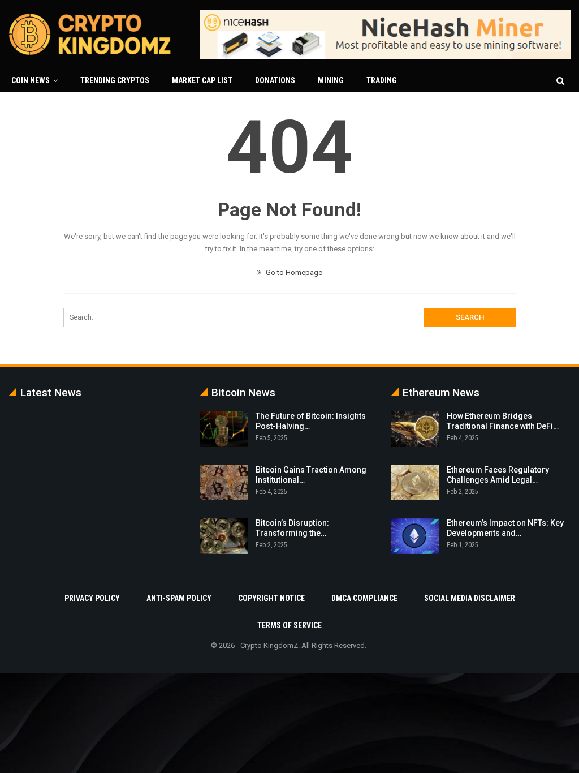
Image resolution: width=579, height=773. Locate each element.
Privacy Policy (92, 598)
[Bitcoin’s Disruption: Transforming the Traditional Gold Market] (224, 536)
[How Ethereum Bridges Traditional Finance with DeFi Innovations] (415, 429)
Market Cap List (202, 80)
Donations (275, 80)
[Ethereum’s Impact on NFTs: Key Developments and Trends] (415, 536)
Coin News (30, 80)
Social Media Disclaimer (469, 598)
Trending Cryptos (114, 80)
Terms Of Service (289, 625)
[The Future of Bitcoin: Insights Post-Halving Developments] (224, 429)
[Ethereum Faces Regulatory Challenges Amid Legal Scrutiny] (415, 483)
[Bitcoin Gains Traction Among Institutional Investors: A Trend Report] (224, 483)
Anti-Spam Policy (178, 598)
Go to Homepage (293, 272)
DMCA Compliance (364, 598)
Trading (381, 80)
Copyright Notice (271, 598)
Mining (331, 80)
